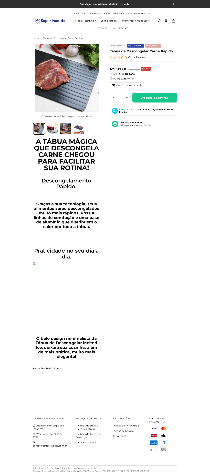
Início (36, 38)
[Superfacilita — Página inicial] (49, 21)
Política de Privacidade (126, 425)
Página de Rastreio (86, 442)
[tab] (39, 128)
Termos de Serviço (123, 430)
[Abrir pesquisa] (159, 21)
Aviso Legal (119, 436)
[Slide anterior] (34, 4)
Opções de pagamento (129, 85)
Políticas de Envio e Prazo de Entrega (87, 427)
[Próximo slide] (173, 4)
